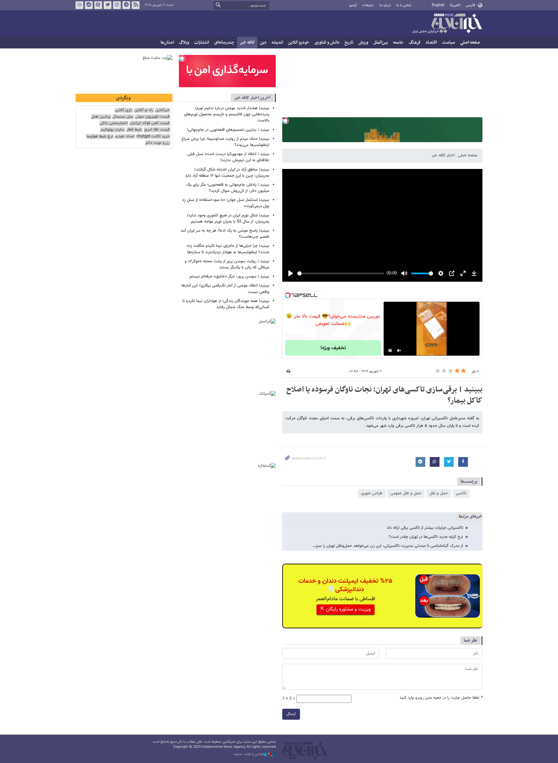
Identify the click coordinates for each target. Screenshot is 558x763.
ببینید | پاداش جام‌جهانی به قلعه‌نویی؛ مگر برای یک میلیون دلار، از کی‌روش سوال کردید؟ (227, 188)
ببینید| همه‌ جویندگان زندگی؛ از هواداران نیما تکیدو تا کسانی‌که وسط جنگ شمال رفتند (225, 304)
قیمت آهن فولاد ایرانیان (149, 123)
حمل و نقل (438, 493)
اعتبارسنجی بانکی (113, 123)
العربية (455, 5)
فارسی (470, 5)
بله (89, 5)
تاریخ (349, 42)
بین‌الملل (380, 42)
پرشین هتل (100, 117)
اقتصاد (431, 42)
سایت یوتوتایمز (112, 130)
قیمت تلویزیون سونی (152, 117)
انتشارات (201, 42)
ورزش (363, 42)
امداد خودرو (124, 136)
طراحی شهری (371, 493)
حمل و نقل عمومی (405, 493)
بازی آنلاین (123, 110)
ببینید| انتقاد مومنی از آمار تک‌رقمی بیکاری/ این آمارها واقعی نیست (225, 288)
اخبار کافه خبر (443, 155)
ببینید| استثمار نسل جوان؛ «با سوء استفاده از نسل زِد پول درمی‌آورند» (225, 203)
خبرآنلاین (446, 24)
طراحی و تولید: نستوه (249, 754)
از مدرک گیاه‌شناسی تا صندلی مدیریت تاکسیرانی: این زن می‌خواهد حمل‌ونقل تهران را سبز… (388, 546)
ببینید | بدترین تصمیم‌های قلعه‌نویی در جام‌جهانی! (228, 130)
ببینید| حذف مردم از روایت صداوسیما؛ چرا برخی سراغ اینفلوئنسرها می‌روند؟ (225, 142)
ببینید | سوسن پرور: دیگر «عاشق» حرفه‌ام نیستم (229, 276)
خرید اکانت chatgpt (153, 136)
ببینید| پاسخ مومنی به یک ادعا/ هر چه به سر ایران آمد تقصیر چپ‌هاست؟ (225, 233)
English (438, 5)
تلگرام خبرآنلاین (126, 5)
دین (263, 42)
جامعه (398, 42)
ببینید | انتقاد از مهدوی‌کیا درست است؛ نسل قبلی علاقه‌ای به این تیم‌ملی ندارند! (228, 157)
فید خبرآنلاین (136, 5)
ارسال (291, 714)
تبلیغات (368, 5)
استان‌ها (167, 42)
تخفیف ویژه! (333, 348)
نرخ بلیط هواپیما (99, 136)
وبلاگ (184, 42)
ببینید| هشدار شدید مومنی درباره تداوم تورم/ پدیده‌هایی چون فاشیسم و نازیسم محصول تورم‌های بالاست (226, 114)
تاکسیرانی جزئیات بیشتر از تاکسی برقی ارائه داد (425, 528)
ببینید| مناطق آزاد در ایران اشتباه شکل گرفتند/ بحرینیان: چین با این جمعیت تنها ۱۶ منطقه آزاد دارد (227, 172)
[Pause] (390, 350)
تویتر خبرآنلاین (107, 5)
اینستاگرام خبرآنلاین (117, 5)
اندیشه (277, 42)
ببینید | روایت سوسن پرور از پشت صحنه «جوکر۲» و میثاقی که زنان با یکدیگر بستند (227, 264)
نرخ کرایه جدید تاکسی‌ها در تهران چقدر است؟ (426, 537)
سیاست (448, 42)
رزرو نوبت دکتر (157, 143)
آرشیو (353, 5)
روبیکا (79, 5)
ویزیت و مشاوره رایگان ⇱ (345, 609)
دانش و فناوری (327, 42)
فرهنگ (414, 42)
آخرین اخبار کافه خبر (252, 97)
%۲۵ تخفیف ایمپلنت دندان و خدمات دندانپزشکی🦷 (345, 585)
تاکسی (461, 493)
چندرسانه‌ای (224, 42)
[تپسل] (285, 120)
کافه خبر (247, 42)
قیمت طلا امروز (157, 130)
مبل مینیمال (122, 117)
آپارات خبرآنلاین (98, 5)
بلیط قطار (134, 130)
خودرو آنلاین (298, 42)
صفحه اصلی (470, 42)
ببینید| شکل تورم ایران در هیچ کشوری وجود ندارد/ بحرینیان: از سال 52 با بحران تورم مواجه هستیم (228, 218)
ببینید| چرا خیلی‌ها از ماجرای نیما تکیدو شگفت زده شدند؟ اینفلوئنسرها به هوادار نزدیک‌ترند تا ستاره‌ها (228, 249)
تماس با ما (403, 5)
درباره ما (385, 5)
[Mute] (399, 350)
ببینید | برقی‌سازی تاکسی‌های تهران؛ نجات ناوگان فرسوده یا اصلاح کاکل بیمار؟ (384, 395)
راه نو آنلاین (143, 110)
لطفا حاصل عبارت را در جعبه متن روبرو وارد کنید (440, 698)
